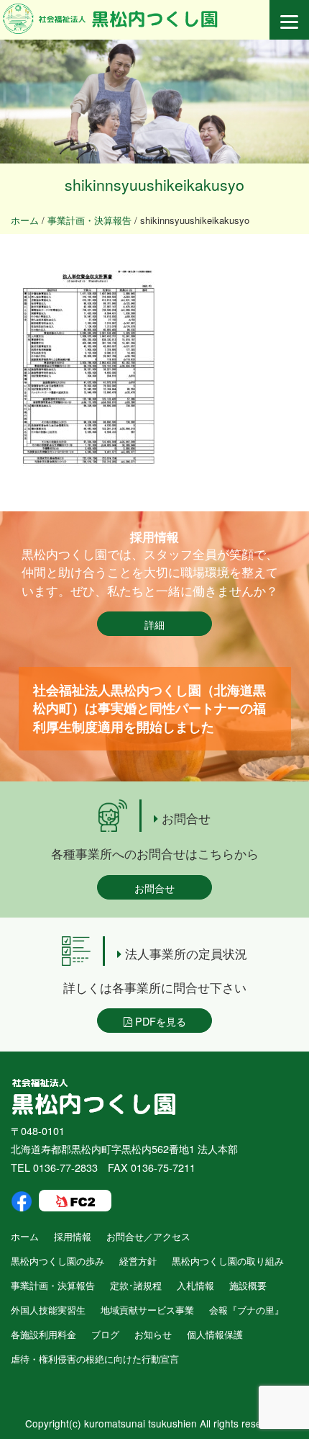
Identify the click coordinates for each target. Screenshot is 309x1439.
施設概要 (248, 1285)
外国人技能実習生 (48, 1310)
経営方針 (138, 1261)
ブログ (105, 1334)
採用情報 (72, 1236)
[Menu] (289, 20)
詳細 (154, 624)
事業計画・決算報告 (53, 1285)
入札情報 (195, 1285)
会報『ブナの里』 (246, 1310)
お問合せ (154, 887)
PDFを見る (159, 1020)
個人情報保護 (215, 1334)
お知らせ (153, 1334)
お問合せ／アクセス (148, 1236)
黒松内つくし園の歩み (57, 1261)
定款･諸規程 (136, 1285)
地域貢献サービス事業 (147, 1310)
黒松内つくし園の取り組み (228, 1261)
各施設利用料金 (43, 1334)
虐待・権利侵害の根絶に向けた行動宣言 (95, 1359)
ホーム (25, 1236)
